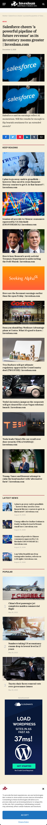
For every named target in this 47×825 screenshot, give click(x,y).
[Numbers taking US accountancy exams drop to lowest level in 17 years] (23, 628)
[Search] (43, 4)
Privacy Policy (23, 822)
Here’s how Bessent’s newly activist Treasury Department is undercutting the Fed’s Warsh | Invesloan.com (22, 259)
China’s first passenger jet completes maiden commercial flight (24, 606)
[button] (43, 789)
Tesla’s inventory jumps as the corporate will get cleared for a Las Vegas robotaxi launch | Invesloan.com (23, 405)
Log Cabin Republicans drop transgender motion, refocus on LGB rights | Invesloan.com (27, 556)
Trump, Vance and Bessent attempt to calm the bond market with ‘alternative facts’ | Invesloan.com (22, 479)
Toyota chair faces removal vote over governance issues (24, 685)
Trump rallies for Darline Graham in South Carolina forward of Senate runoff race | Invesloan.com (29, 524)
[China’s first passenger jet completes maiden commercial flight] (23, 588)
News (5, 21)
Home (5, 16)
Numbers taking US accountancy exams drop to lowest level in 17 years (24, 646)
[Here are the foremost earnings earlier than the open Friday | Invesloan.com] (23, 278)
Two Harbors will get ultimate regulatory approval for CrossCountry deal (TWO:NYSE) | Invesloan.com (22, 368)
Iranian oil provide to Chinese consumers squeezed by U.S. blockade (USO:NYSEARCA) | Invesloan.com (23, 222)
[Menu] (4, 4)
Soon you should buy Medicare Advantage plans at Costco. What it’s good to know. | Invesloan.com (23, 330)
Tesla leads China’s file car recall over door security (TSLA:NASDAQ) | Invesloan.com (22, 442)
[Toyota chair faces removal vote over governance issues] (23, 669)
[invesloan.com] (25, 4)
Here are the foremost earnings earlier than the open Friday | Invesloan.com (23, 294)
